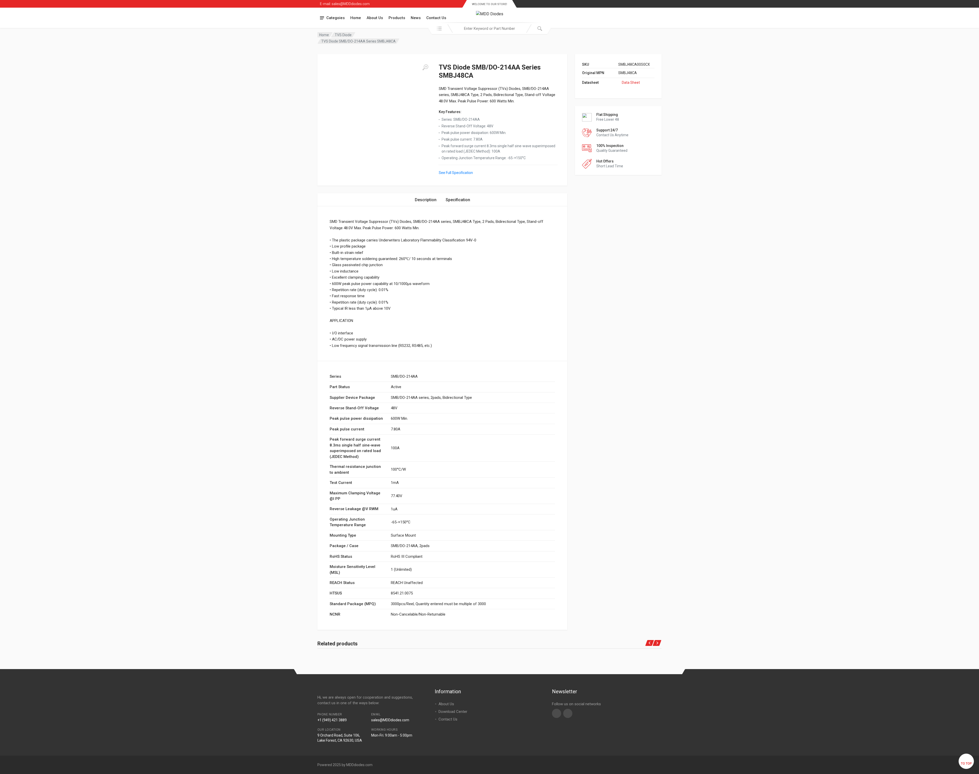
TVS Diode (343, 35)
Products (397, 18)
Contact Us (436, 18)
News (416, 18)
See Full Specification (456, 173)
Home (355, 18)
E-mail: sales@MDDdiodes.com (345, 4)
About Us (375, 18)
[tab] (425, 199)
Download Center (453, 711)
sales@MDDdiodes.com (390, 720)
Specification (458, 199)
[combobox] (489, 28)
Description (425, 199)
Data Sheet (631, 82)
